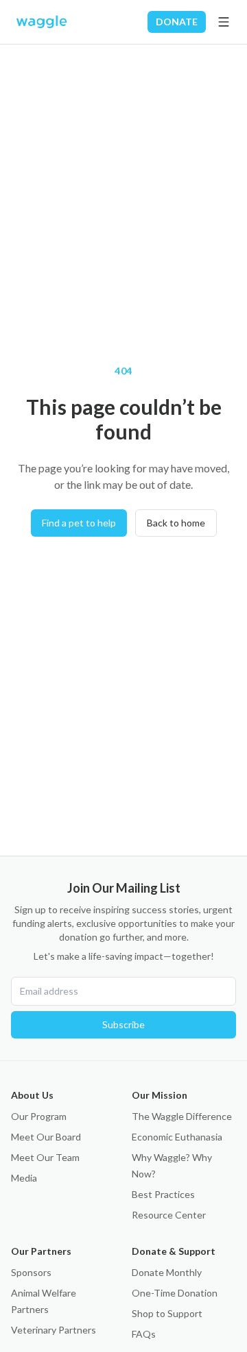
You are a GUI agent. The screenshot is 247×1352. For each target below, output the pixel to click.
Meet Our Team (45, 1157)
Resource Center (169, 1215)
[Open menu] (223, 22)
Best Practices (163, 1194)
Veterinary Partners (53, 1330)
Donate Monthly (167, 1272)
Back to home (176, 522)
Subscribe (123, 1024)
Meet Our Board (46, 1137)
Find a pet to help (79, 522)
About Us (32, 1095)
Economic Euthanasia (177, 1137)
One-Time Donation (174, 1293)
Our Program (39, 1116)
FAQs (144, 1334)
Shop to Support (167, 1313)
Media (24, 1178)
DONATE (177, 21)
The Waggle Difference (182, 1116)
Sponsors (31, 1272)
